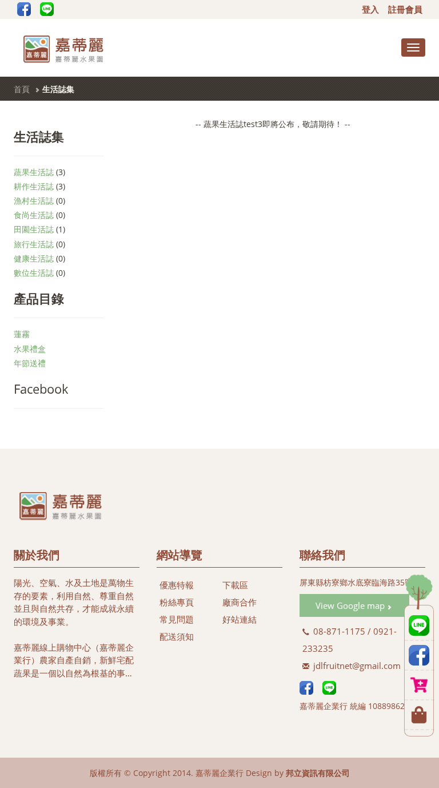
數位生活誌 (34, 272)
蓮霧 (22, 333)
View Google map (351, 605)
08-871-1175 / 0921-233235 (349, 639)
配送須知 (176, 636)
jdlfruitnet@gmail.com (356, 665)
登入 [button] (370, 9)
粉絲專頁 (176, 602)
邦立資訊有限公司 (318, 772)
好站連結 (239, 619)
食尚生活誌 (34, 214)
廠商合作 (239, 602)
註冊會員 (405, 9)
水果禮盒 (30, 348)
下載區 (235, 585)
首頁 (22, 89)
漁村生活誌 (34, 200)
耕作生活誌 (34, 186)
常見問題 (176, 619)
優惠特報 (176, 585)
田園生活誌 (34, 229)
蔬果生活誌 (34, 172)
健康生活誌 (34, 258)
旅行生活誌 (34, 244)
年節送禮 (30, 363)
